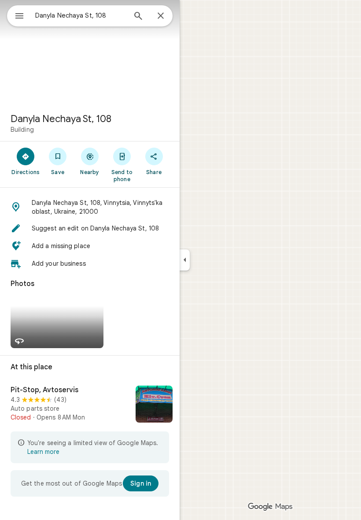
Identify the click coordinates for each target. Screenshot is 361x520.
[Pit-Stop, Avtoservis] (90, 405)
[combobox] (80, 15)
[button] (90, 207)
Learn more (43, 452)
